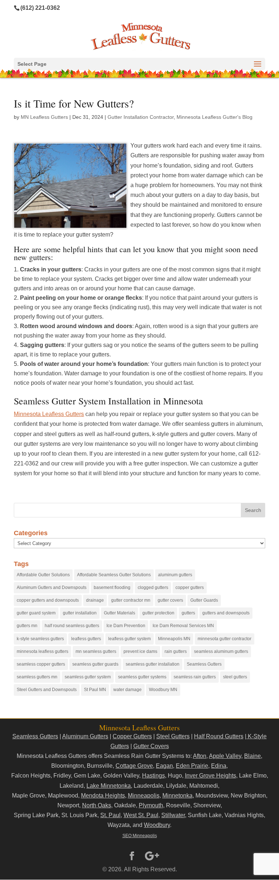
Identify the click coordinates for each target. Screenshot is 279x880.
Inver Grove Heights (210, 775)
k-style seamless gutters (40, 638)
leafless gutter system (129, 638)
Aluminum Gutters (85, 736)
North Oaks (96, 805)
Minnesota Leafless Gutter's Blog (214, 117)
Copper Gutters (132, 736)
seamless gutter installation (152, 664)
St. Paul (110, 815)
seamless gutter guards (95, 664)
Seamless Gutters (204, 664)
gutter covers (170, 600)
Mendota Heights (103, 795)
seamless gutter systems (142, 676)
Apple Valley (225, 756)
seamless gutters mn (37, 676)
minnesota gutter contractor (224, 638)
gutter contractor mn (130, 600)
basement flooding (112, 587)
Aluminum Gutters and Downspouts (51, 587)
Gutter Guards (204, 600)
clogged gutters (153, 587)
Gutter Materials (119, 612)
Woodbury (157, 825)
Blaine (252, 756)
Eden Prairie (192, 766)
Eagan (164, 766)
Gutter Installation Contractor (141, 117)
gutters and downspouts (226, 612)
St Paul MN (95, 689)
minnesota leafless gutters (42, 651)
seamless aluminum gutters (221, 651)
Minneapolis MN (174, 638)
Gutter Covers (151, 746)
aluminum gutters (175, 574)
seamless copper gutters (41, 664)
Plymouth (151, 805)
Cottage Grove (134, 766)
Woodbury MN (163, 689)
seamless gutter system (88, 676)
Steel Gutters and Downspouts (47, 689)
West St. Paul (141, 815)
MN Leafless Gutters (44, 117)
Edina (218, 766)
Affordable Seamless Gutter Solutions (114, 574)
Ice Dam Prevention (125, 625)
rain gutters (176, 651)
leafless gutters (86, 638)
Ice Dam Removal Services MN (183, 625)
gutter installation (80, 612)
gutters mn (27, 625)
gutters (188, 612)
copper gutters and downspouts (48, 600)
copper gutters (189, 587)
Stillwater (173, 815)
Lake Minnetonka (108, 786)
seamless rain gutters (195, 676)
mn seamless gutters (96, 651)
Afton (199, 756)
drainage (95, 600)
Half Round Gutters (218, 736)
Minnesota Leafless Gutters (49, 414)
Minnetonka (177, 795)
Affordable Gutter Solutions (43, 574)
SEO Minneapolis (139, 835)
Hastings (153, 775)
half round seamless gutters (72, 625)
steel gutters (235, 676)
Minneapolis (143, 795)
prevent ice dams (140, 651)
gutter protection (158, 612)
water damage (127, 689)
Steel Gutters (173, 736)
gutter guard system (36, 612)
